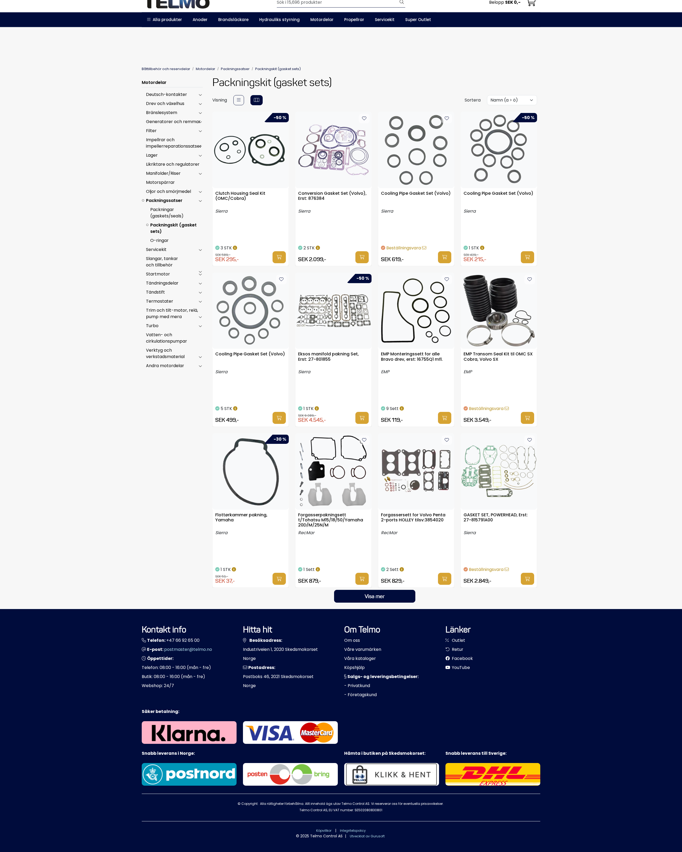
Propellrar (354, 19)
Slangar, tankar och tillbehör (162, 261)
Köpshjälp (354, 667)
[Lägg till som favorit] (364, 118)
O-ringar (159, 240)
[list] (238, 100)
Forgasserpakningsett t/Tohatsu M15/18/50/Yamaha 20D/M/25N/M (330, 519)
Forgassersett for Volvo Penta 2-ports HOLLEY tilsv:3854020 (413, 517)
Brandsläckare (233, 19)
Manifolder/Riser (163, 173)
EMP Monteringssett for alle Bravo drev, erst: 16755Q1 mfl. (412, 356)
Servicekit (385, 19)
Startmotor (158, 274)
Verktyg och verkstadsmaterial (165, 353)
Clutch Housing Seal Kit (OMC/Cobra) (240, 196)
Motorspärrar (160, 182)
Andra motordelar (165, 366)
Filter (151, 131)
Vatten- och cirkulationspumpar (166, 338)
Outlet (458, 640)
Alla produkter (166, 19)
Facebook (462, 658)
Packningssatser (164, 200)
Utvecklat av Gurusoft (367, 836)
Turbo (152, 326)
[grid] (256, 100)
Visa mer (375, 596)
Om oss (352, 640)
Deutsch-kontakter (166, 94)
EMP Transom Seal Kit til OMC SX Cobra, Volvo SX (498, 356)
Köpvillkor (323, 830)
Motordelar (322, 19)
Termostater (159, 301)
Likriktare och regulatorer (173, 164)
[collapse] (200, 94)
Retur (457, 649)
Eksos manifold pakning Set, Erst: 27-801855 (328, 356)
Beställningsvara (404, 248)
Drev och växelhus (165, 103)
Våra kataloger (360, 658)
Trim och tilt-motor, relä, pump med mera (172, 313)
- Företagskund (360, 695)
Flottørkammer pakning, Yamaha (241, 517)
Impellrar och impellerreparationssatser (173, 143)
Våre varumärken (362, 649)
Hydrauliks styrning (279, 19)
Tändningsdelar (162, 283)
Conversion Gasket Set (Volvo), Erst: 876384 (332, 196)
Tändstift (155, 292)
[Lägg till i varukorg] (279, 257)
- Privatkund (357, 686)
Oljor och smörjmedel (168, 191)
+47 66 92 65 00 (183, 640)
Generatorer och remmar (173, 122)
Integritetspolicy (353, 830)
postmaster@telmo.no (188, 649)
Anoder (200, 19)
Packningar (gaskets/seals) (167, 212)
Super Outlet (418, 19)
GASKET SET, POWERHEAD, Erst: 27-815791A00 (496, 517)
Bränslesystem (161, 112)
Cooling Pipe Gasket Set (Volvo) (416, 193)
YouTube (460, 667)
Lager (152, 155)
